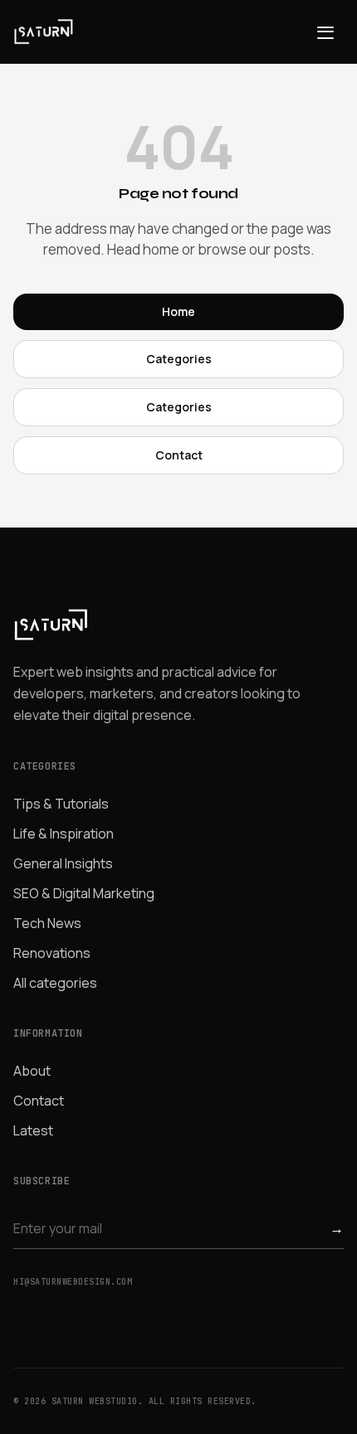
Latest (33, 1130)
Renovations (51, 953)
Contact (179, 455)
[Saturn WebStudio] (43, 31)
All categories (55, 983)
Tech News (47, 923)
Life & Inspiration (63, 833)
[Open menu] (325, 31)
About (32, 1071)
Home (178, 311)
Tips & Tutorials (61, 804)
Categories (179, 359)
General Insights (63, 863)
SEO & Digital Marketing (83, 893)
